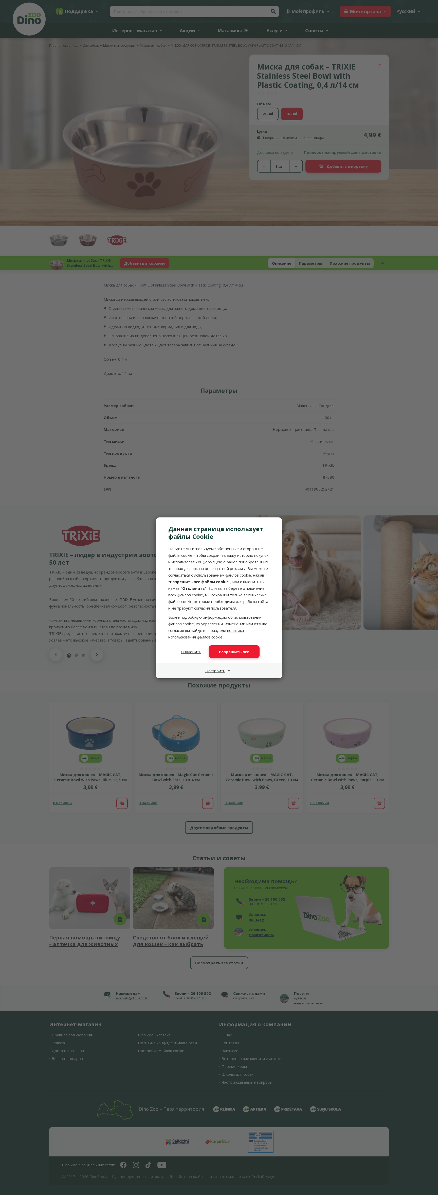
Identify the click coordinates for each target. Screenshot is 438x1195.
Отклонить (191, 651)
